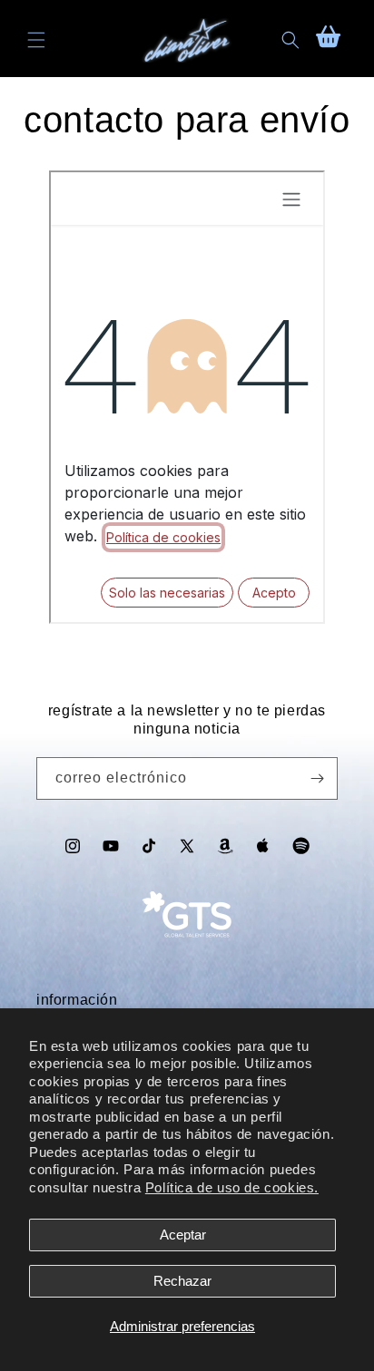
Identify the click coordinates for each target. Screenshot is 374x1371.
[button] (36, 40)
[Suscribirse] (317, 778)
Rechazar (182, 1280)
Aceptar (183, 1234)
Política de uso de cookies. (232, 1187)
